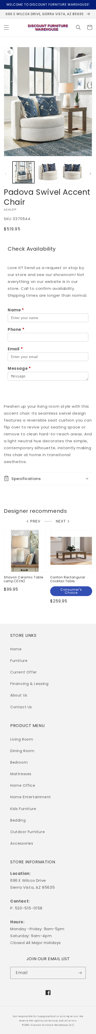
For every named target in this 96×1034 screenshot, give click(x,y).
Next (61, 521)
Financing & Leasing (29, 683)
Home (16, 649)
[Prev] (5, 173)
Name (16, 310)
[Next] (90, 173)
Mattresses (20, 773)
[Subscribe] (80, 973)
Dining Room (22, 750)
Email (15, 349)
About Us (18, 695)
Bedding (18, 820)
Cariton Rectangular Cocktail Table (67, 579)
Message (19, 368)
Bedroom (19, 762)
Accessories (21, 843)
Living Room (21, 739)
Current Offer (23, 672)
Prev (35, 521)
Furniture (18, 660)
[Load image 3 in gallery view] (72, 172)
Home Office (22, 785)
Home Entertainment (30, 797)
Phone (16, 329)
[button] (6, 27)
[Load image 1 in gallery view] (23, 172)
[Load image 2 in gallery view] (48, 172)
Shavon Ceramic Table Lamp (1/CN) (23, 579)
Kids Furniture (23, 808)
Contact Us (21, 707)
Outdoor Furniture (27, 831)
